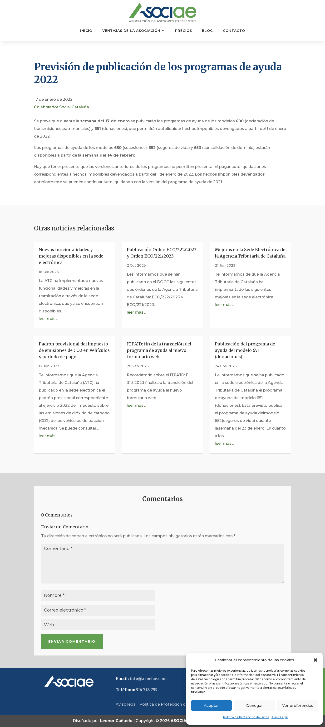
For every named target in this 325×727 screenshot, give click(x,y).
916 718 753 (146, 689)
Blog (207, 31)
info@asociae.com (148, 678)
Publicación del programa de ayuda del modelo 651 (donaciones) (245, 350)
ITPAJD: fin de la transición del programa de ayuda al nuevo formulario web (159, 350)
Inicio (86, 31)
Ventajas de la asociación (131, 31)
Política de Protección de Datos (246, 717)
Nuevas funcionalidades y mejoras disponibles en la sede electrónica (71, 256)
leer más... (48, 318)
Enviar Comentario (72, 641)
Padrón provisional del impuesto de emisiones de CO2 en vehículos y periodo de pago (74, 350)
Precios (183, 31)
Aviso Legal (279, 717)
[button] (315, 660)
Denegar (254, 705)
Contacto (234, 31)
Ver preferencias (297, 705)
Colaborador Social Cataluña (61, 107)
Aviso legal (126, 704)
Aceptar (211, 705)
